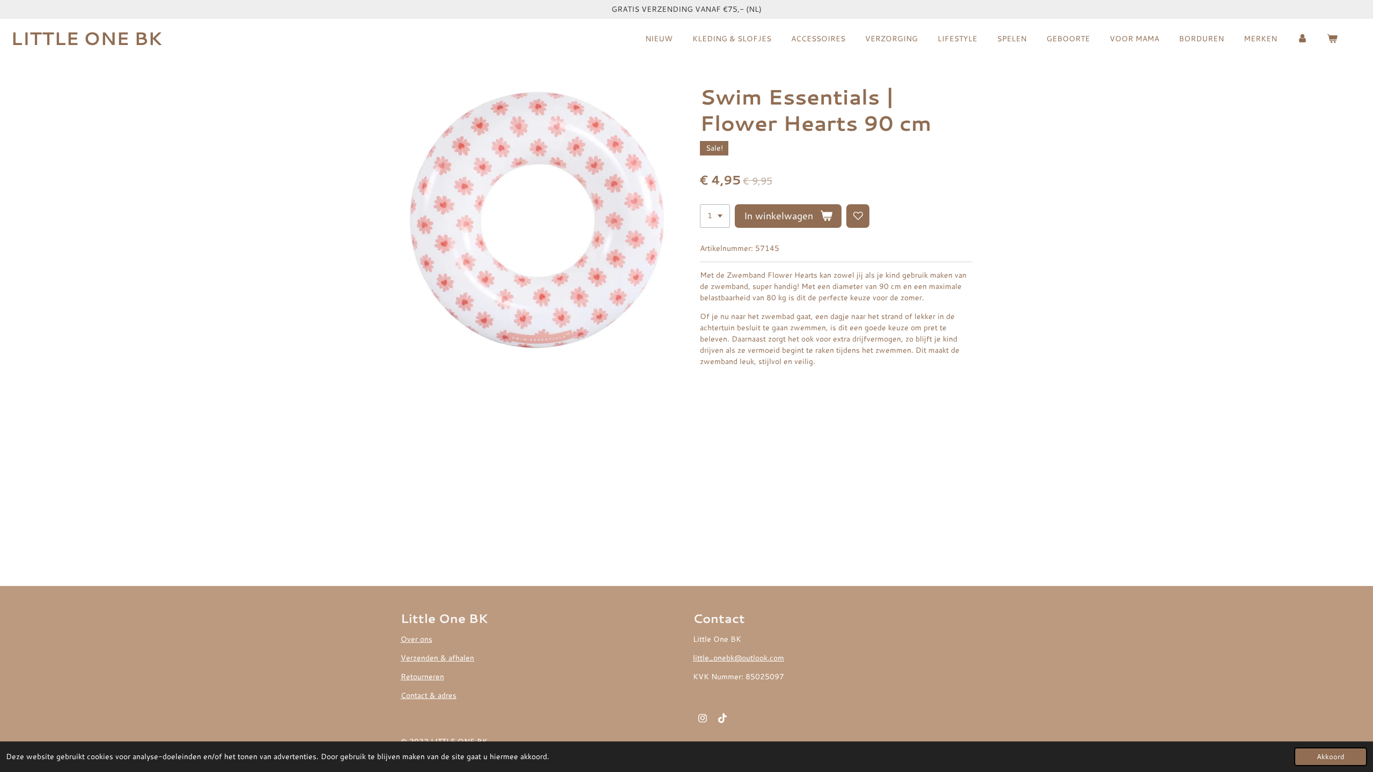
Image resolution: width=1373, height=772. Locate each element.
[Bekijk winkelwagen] (1332, 39)
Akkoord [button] (1331, 756)
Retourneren (422, 676)
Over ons (416, 639)
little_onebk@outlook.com (738, 657)
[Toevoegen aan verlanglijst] (858, 216)
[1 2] (715, 216)
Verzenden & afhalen (437, 657)
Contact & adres (428, 695)
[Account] (1302, 39)
